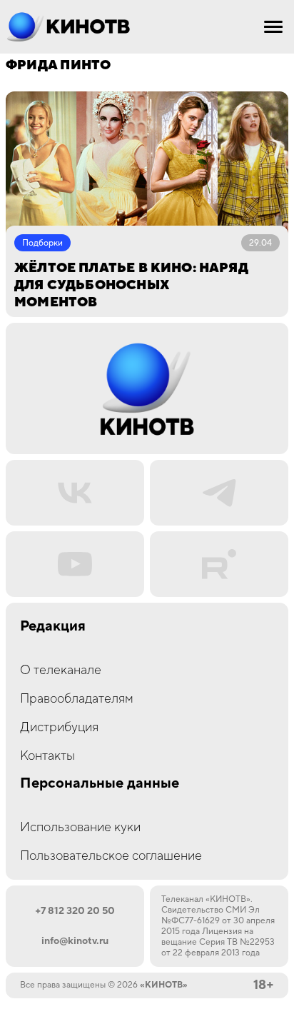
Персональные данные (99, 783)
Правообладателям (76, 699)
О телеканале (60, 670)
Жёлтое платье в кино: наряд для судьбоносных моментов (131, 285)
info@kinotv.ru (74, 941)
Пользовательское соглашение (111, 856)
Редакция (53, 626)
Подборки (42, 243)
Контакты (47, 756)
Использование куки (80, 827)
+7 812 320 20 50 (75, 911)
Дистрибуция (59, 727)
